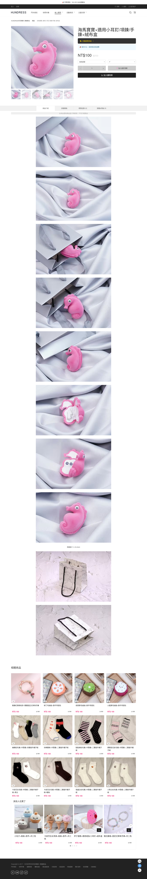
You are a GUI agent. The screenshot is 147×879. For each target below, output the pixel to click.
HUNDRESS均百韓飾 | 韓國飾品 (20, 21)
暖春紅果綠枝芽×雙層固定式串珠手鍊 (25, 705)
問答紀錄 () (83, 108)
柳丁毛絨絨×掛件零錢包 (52, 705)
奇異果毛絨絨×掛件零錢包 (85, 705)
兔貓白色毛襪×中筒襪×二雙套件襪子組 (89, 790)
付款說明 (54, 867)
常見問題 (85, 867)
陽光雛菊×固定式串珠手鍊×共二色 (118, 836)
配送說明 (62, 867)
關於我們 (77, 867)
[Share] (139, 865)
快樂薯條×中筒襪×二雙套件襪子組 (56, 747)
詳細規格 (64, 108)
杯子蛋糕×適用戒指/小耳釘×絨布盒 (88, 836)
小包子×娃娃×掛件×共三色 (25, 836)
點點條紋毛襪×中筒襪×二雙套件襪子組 (89, 748)
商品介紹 (46, 108)
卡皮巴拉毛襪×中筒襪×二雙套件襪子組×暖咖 (57, 790)
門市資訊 (13, 867)
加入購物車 (108, 75)
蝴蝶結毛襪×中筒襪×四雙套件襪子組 (25, 747)
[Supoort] (139, 861)
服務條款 (29, 867)
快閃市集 (21, 867)
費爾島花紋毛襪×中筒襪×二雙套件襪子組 (120, 748)
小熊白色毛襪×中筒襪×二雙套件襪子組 (120, 790)
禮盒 (33, 21)
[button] (14, 57)
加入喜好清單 (122, 68)
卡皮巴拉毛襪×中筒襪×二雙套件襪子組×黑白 (25, 790)
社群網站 (93, 867)
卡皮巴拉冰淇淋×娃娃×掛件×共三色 (57, 837)
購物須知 (37, 867)
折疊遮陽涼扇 (87, 41)
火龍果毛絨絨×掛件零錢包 (116, 705)
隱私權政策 (46, 867)
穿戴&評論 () (101, 108)
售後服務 (70, 867)
